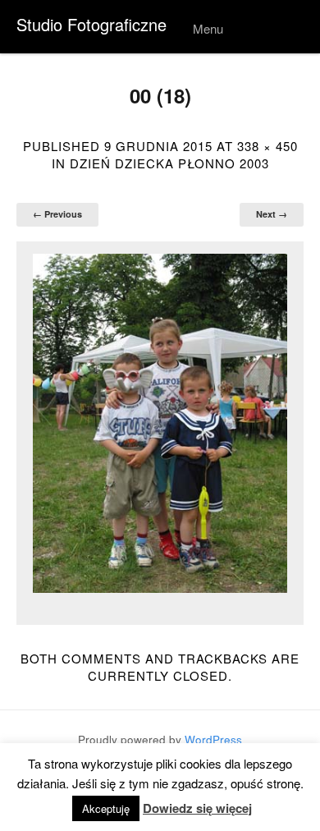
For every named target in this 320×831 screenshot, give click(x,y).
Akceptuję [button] (106, 808)
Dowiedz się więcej (197, 808)
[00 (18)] (160, 423)
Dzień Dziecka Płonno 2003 (169, 163)
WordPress (213, 739)
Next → (271, 214)
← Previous (57, 214)
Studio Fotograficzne (91, 24)
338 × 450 (267, 145)
